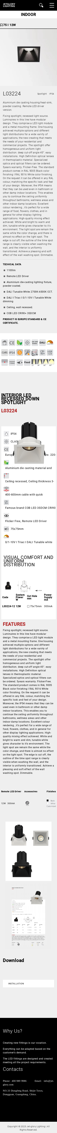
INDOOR (28, 14)
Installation (16, 983)
